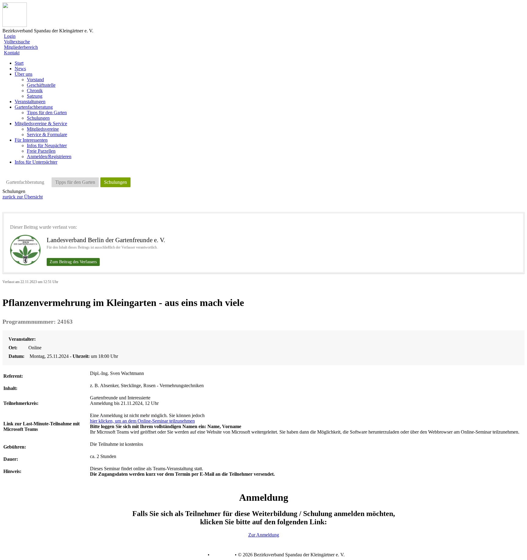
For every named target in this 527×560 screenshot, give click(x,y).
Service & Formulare (47, 134)
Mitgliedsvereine (43, 129)
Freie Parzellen (41, 151)
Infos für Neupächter (47, 145)
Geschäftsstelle (41, 85)
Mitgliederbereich (21, 47)
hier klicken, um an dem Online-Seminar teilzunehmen (142, 421)
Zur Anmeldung (263, 534)
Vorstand (35, 79)
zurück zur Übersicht (22, 196)
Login (10, 36)
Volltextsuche (17, 41)
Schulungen (38, 118)
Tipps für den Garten (47, 112)
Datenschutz (194, 554)
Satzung (34, 96)
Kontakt (12, 52)
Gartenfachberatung (25, 182)
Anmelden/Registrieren (49, 156)
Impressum (221, 554)
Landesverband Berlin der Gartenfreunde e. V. (106, 240)
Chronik (35, 90)
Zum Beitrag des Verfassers (73, 262)
